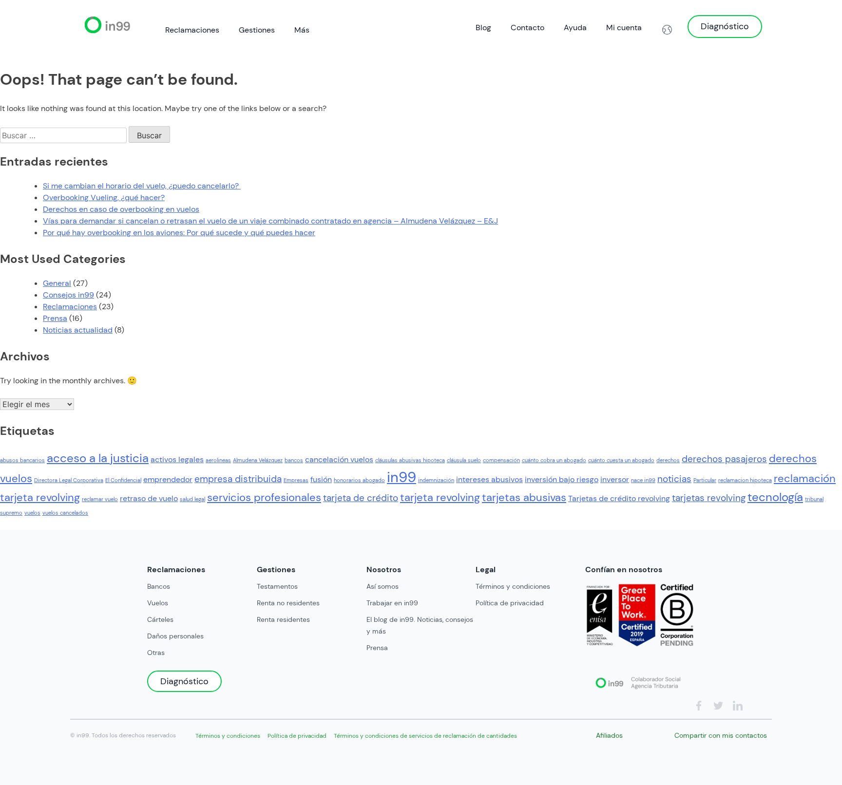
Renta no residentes (288, 602)
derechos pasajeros (724, 459)
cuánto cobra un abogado (554, 460)
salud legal (192, 499)
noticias (674, 479)
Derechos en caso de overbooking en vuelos (121, 209)
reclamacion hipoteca (745, 480)
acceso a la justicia (98, 458)
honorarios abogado (359, 480)
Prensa (55, 318)
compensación (501, 460)
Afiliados (609, 735)
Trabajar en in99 (392, 602)
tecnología (775, 497)
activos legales (177, 459)
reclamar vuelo (100, 499)
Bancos (158, 586)
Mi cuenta (624, 27)
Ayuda (575, 27)
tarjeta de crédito (360, 498)
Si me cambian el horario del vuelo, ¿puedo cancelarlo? (142, 186)
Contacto (527, 27)
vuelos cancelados (65, 512)
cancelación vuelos (339, 459)
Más (301, 30)
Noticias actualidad (78, 330)
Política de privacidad (510, 602)
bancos (294, 460)
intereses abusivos (489, 479)
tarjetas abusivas (524, 497)
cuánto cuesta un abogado (621, 460)
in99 (401, 477)
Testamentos (277, 586)
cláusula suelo (464, 460)
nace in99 (643, 480)
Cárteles (160, 619)
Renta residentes (283, 619)
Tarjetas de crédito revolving (619, 498)
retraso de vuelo (149, 498)
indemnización (436, 480)
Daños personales (175, 636)
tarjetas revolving (709, 498)
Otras (156, 652)
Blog (483, 27)
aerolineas (218, 460)
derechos (668, 460)
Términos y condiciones (513, 586)
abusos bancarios (22, 460)
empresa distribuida (238, 479)
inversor (614, 479)
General (57, 283)
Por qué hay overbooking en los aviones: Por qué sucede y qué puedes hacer (179, 232)
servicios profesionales (264, 497)
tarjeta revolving (440, 497)
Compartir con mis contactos (720, 735)
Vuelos (157, 602)
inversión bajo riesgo (561, 479)
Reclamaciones (192, 30)
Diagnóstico (725, 26)
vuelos (32, 512)
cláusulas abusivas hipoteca (410, 460)
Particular (704, 480)
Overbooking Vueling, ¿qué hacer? (104, 197)
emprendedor (167, 479)
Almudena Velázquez (258, 460)
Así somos (382, 586)
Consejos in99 (68, 295)
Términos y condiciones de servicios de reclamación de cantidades (425, 736)
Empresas (296, 480)
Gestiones (257, 30)
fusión (321, 479)
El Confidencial (123, 480)
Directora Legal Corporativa (68, 480)
